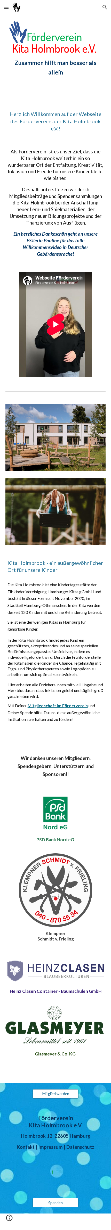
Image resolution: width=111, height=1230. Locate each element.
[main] (55, 67)
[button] (6, 7)
